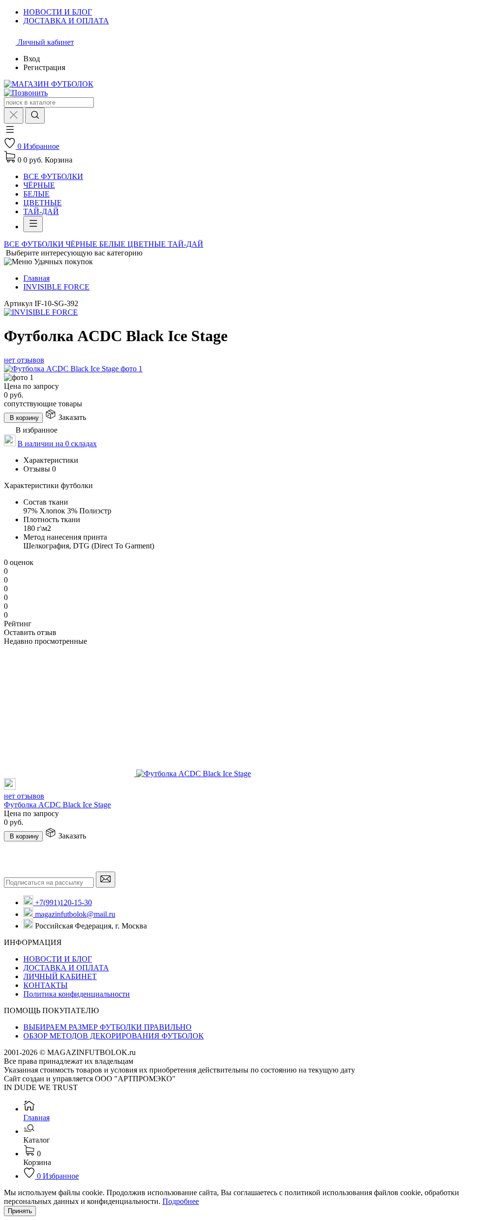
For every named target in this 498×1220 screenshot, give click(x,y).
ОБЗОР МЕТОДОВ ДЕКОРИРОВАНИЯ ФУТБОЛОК (113, 1036)
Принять (20, 1211)
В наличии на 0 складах (57, 443)
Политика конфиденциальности (76, 994)
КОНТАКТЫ (45, 985)
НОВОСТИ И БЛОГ (57, 959)
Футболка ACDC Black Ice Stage (57, 805)
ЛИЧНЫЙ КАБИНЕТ (60, 976)
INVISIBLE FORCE (56, 287)
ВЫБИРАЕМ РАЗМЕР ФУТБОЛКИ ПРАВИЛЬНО (107, 1027)
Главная (36, 278)
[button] (10, 132)
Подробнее (180, 1201)
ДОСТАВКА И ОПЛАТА (66, 968)
